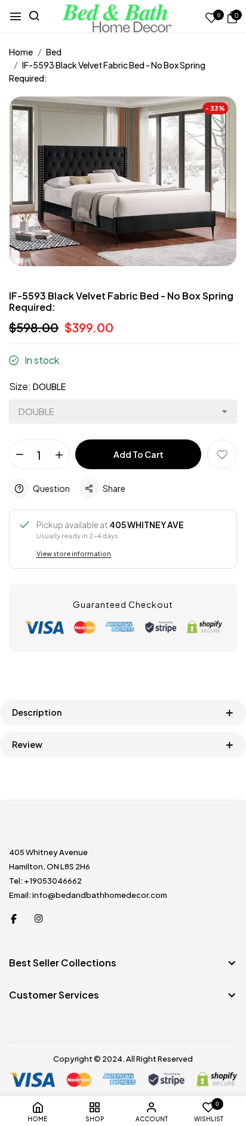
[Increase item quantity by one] (59, 455)
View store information (73, 553)
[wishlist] (211, 18)
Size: (37, 386)
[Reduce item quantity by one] (19, 455)
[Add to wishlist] (222, 454)
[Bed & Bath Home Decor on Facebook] (14, 918)
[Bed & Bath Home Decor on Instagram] (39, 918)
